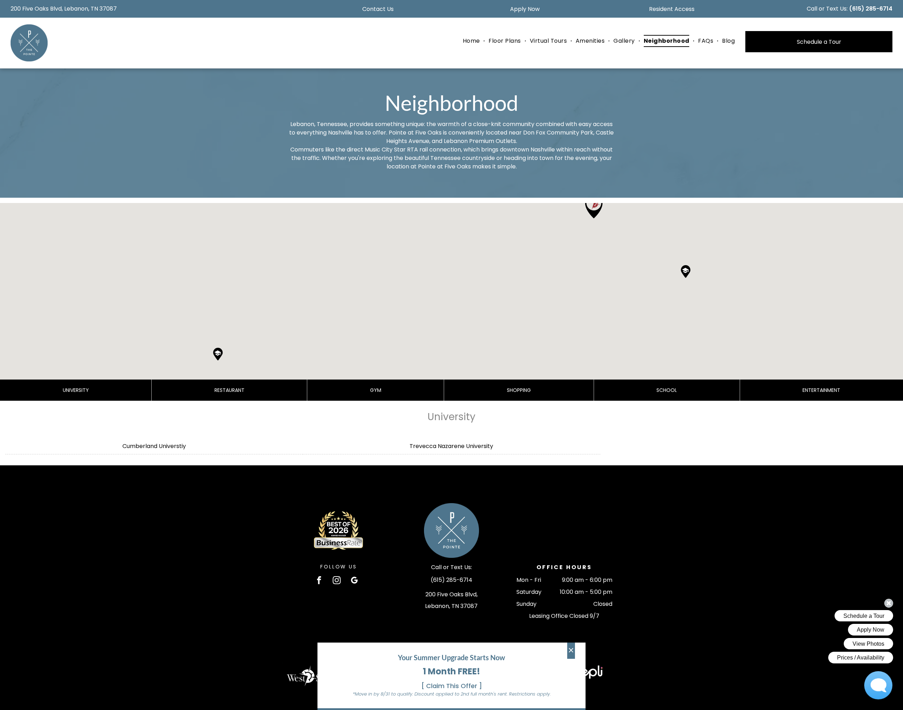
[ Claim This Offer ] (451, 685)
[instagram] (337, 581)
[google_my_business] (354, 581)
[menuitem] (472, 41)
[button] (594, 206)
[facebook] (319, 581)
